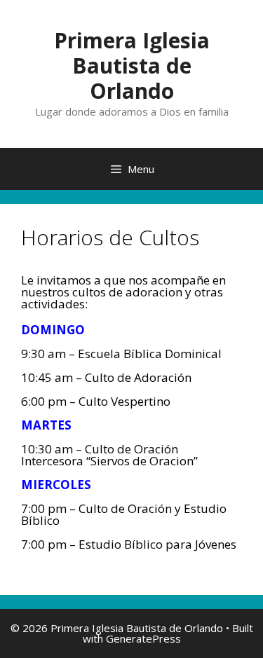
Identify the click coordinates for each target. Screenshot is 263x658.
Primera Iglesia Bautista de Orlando (132, 65)
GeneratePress (143, 638)
